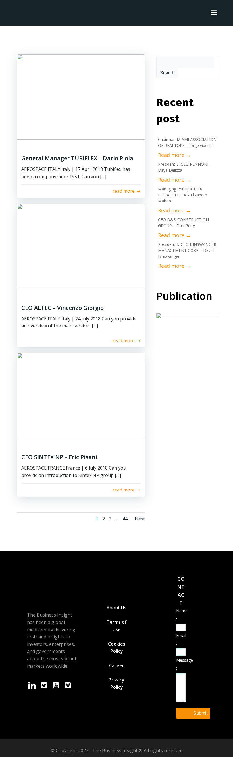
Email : (181, 639)
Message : (181, 664)
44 (125, 519)
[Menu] (214, 13)
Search (167, 72)
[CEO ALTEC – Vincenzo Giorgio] (81, 246)
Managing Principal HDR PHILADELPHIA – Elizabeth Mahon (182, 195)
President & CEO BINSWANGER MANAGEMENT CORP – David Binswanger (187, 250)
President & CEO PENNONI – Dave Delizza (185, 167)
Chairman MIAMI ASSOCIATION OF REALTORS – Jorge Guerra (187, 142)
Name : (181, 614)
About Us (116, 608)
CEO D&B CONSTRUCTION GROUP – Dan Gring (183, 222)
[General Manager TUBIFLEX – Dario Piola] (81, 97)
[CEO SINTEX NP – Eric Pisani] (81, 395)
